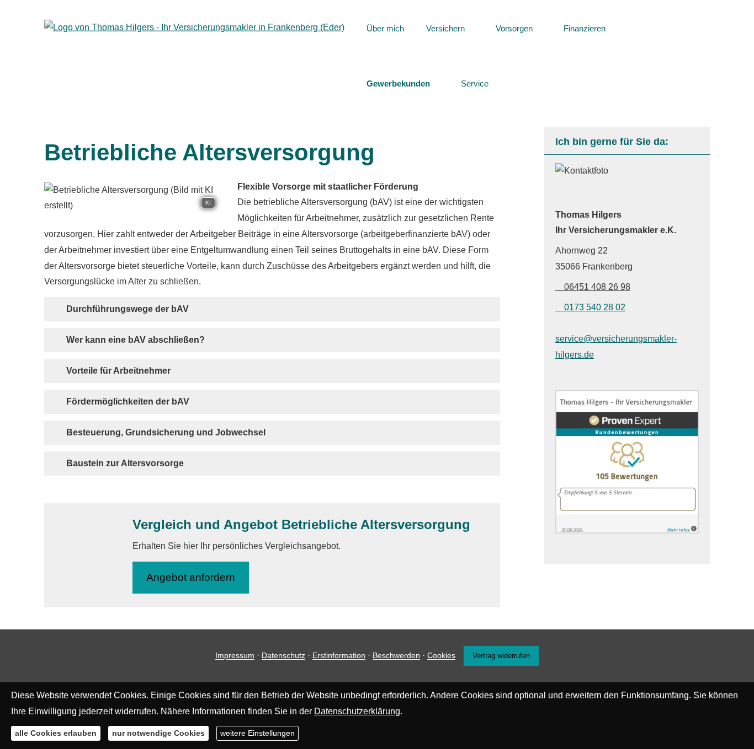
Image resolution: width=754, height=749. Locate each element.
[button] (127, 309)
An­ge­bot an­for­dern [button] (190, 577)
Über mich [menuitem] (385, 28)
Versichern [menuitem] (445, 28)
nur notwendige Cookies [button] (158, 732)
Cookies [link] (441, 655)
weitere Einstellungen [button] (257, 732)
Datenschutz (283, 655)
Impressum (234, 655)
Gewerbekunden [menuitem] (398, 83)
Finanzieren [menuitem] (585, 28)
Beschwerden (396, 655)
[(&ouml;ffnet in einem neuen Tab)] (627, 530)
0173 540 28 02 (594, 307)
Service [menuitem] (474, 83)
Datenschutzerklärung (357, 710)
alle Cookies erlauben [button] (56, 732)
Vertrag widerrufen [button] (501, 655)
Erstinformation (338, 655)
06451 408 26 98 (597, 287)
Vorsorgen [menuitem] (514, 28)
